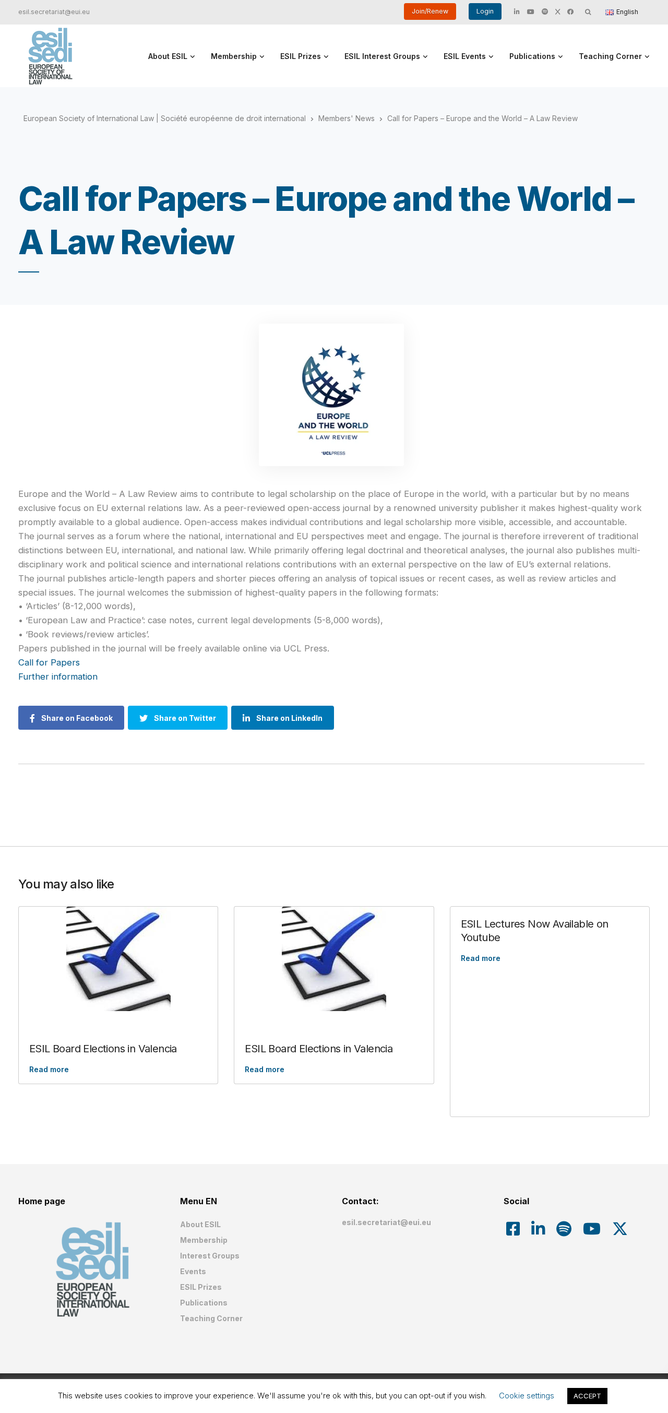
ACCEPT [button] (587, 1396)
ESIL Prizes (300, 56)
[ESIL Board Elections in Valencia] (118, 959)
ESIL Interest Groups (382, 56)
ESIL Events (465, 56)
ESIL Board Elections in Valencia (103, 1048)
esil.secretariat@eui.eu (54, 12)
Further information (59, 676)
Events (193, 1271)
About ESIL (167, 56)
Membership (234, 56)
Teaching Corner (610, 56)
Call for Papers (50, 662)
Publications (532, 56)
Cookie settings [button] (526, 1395)
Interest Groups (210, 1255)
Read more (49, 1069)
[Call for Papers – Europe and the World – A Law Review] (331, 395)
